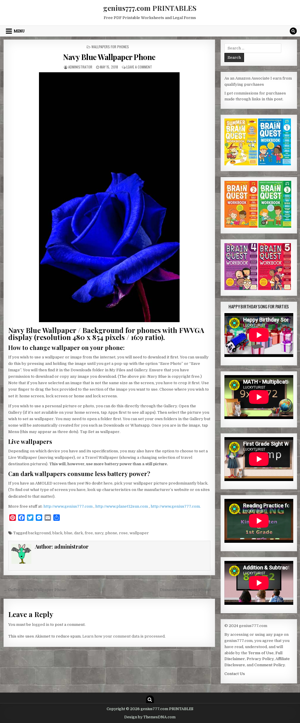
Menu (19, 31)
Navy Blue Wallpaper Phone (109, 57)
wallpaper (139, 533)
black (57, 533)
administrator (80, 66)
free (89, 533)
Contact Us (234, 674)
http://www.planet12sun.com (122, 506)
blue (68, 533)
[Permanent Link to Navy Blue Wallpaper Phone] (109, 197)
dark (78, 533)
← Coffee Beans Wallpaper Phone (35, 590)
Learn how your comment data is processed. (124, 636)
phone (111, 533)
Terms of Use (261, 653)
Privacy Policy (260, 659)
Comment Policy (269, 665)
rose (123, 533)
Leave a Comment (139, 66)
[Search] (293, 31)
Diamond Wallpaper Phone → (187, 590)
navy (99, 533)
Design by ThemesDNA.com (149, 717)
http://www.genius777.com (68, 506)
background (39, 533)
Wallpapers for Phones (110, 46)
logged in (40, 624)
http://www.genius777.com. (176, 506)
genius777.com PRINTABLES (150, 8)
